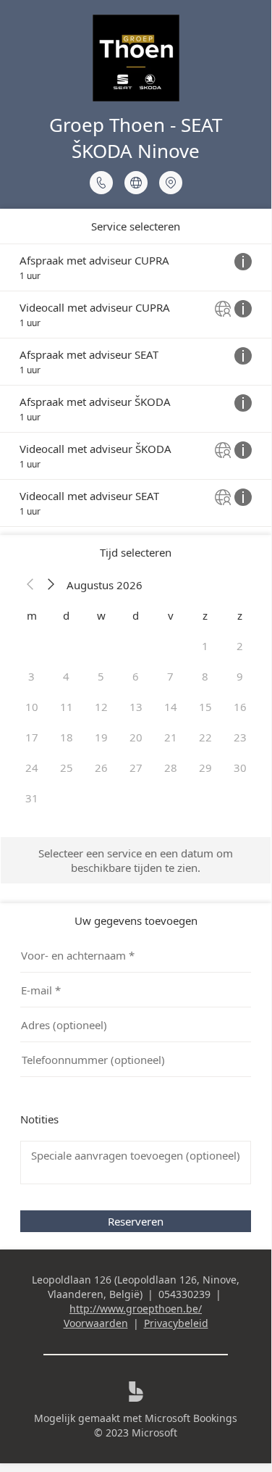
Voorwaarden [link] (96, 1323)
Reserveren (135, 1221)
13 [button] (136, 706)
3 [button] (31, 676)
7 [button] (170, 676)
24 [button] (31, 767)
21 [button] (170, 737)
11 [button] (66, 706)
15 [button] (205, 706)
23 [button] (240, 737)
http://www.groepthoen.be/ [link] (135, 1308)
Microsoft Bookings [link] (191, 1418)
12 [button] (101, 706)
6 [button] (135, 676)
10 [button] (31, 706)
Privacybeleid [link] (176, 1323)
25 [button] (66, 767)
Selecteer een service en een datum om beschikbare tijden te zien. (135, 860)
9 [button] (240, 676)
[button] (30, 585)
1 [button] (205, 646)
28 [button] (170, 767)
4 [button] (66, 676)
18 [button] (66, 737)
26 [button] (101, 767)
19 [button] (101, 737)
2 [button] (240, 646)
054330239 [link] (184, 1294)
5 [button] (101, 676)
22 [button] (205, 737)
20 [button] (136, 737)
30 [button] (240, 767)
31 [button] (31, 798)
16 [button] (240, 706)
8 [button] (205, 676)
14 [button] (170, 706)
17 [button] (31, 737)
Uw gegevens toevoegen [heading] (136, 920)
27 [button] (136, 767)
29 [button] (205, 767)
